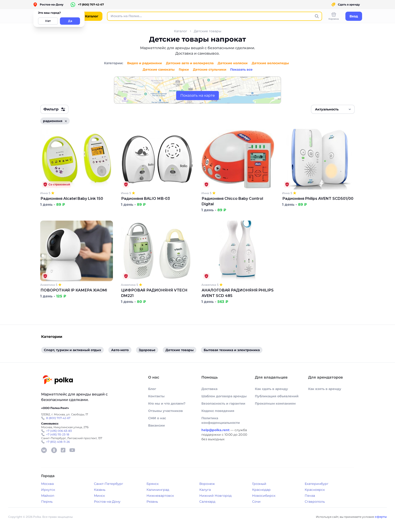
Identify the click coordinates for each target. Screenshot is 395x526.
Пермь (47, 501)
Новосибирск (263, 496)
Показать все (241, 69)
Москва (47, 484)
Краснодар (261, 490)
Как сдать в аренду (271, 389)
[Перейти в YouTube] (72, 450)
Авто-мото (120, 350)
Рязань (152, 501)
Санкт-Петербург (108, 484)
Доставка (209, 389)
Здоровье (147, 350)
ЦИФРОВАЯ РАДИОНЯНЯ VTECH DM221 (154, 293)
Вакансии (156, 425)
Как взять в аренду (324, 389)
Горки (184, 69)
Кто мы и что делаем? (166, 403)
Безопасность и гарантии (223, 403)
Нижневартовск (160, 496)
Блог (152, 389)
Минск (99, 496)
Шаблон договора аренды (224, 396)
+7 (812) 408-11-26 (58, 441)
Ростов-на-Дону (107, 501)
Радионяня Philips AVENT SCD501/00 (317, 198)
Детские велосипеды (270, 63)
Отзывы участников (165, 411)
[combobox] (333, 109)
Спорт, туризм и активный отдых (72, 350)
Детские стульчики (209, 69)
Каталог (180, 31)
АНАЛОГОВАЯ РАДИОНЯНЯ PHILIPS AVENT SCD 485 (238, 293)
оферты (381, 516)
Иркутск (48, 490)
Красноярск (315, 490)
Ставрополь (315, 501)
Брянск (153, 484)
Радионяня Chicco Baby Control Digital (232, 201)
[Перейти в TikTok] (63, 450)
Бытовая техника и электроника (232, 350)
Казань (99, 490)
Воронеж (207, 484)
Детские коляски (233, 63)
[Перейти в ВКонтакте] (44, 450)
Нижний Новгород (215, 496)
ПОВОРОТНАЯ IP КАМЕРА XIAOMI (73, 290)
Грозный (259, 484)
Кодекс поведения (217, 411)
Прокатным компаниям (275, 403)
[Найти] (317, 16)
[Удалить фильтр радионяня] (66, 121)
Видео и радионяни (144, 63)
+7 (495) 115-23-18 (57, 434)
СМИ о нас (157, 418)
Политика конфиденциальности (220, 420)
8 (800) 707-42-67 (58, 418)
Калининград (158, 490)
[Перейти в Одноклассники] (54, 450)
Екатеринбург (316, 484)
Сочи (256, 501)
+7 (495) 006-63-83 (59, 431)
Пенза (310, 496)
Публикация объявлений (277, 396)
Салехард (207, 501)
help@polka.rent (215, 430)
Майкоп (47, 496)
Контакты (156, 396)
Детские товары (207, 31)
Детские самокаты (159, 69)
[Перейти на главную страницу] (57, 380)
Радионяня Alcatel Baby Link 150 (71, 198)
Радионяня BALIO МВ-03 (145, 198)
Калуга (205, 490)
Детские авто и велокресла (190, 63)
